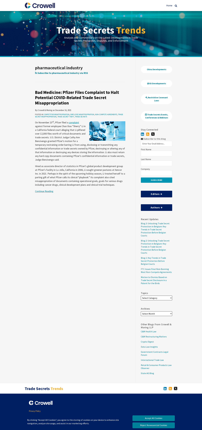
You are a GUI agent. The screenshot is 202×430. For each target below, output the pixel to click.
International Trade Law (152, 360)
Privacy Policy (35, 411)
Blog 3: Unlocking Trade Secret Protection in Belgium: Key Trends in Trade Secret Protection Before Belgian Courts (155, 229)
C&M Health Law (148, 331)
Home (169, 5)
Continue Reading (44, 191)
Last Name (146, 159)
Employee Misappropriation (82, 114)
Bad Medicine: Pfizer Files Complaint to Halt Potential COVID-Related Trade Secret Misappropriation (77, 98)
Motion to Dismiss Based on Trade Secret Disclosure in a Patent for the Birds (154, 280)
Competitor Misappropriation (56, 114)
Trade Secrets (101, 30)
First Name (146, 149)
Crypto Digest (147, 341)
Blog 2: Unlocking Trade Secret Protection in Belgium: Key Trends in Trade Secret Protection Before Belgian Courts (155, 246)
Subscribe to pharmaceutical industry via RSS (62, 73)
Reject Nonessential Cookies (153, 425)
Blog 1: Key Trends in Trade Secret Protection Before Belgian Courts (153, 260)
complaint (74, 122)
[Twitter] (153, 134)
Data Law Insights (149, 346)
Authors (150, 206)
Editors (150, 193)
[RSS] (147, 134)
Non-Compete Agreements (106, 114)
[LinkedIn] (142, 134)
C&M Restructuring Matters (154, 336)
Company (145, 169)
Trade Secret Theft (65, 116)
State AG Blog (147, 373)
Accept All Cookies (153, 418)
